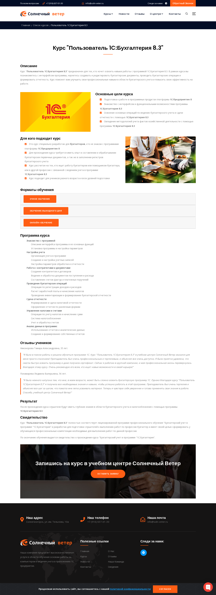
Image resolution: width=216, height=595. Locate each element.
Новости (124, 13)
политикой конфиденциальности (130, 588)
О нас (111, 551)
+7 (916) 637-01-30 (54, 3)
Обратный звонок (183, 3)
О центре (155, 13)
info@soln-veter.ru (95, 3)
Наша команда (116, 561)
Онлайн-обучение (41, 222)
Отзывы (140, 13)
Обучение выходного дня (46, 210)
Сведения (113, 566)
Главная (25, 25)
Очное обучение (40, 199)
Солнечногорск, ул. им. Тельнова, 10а (47, 521)
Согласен (165, 589)
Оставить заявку (108, 473)
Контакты (175, 13)
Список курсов (41, 25)
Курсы (107, 13)
